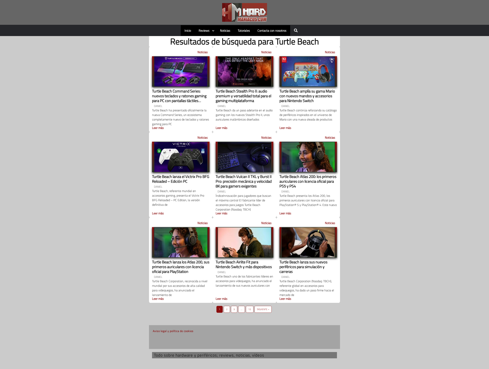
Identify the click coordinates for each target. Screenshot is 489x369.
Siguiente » (263, 309)
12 (249, 309)
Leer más (158, 127)
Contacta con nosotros (271, 30)
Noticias (225, 30)
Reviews (204, 30)
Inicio (188, 30)
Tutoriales (244, 30)
